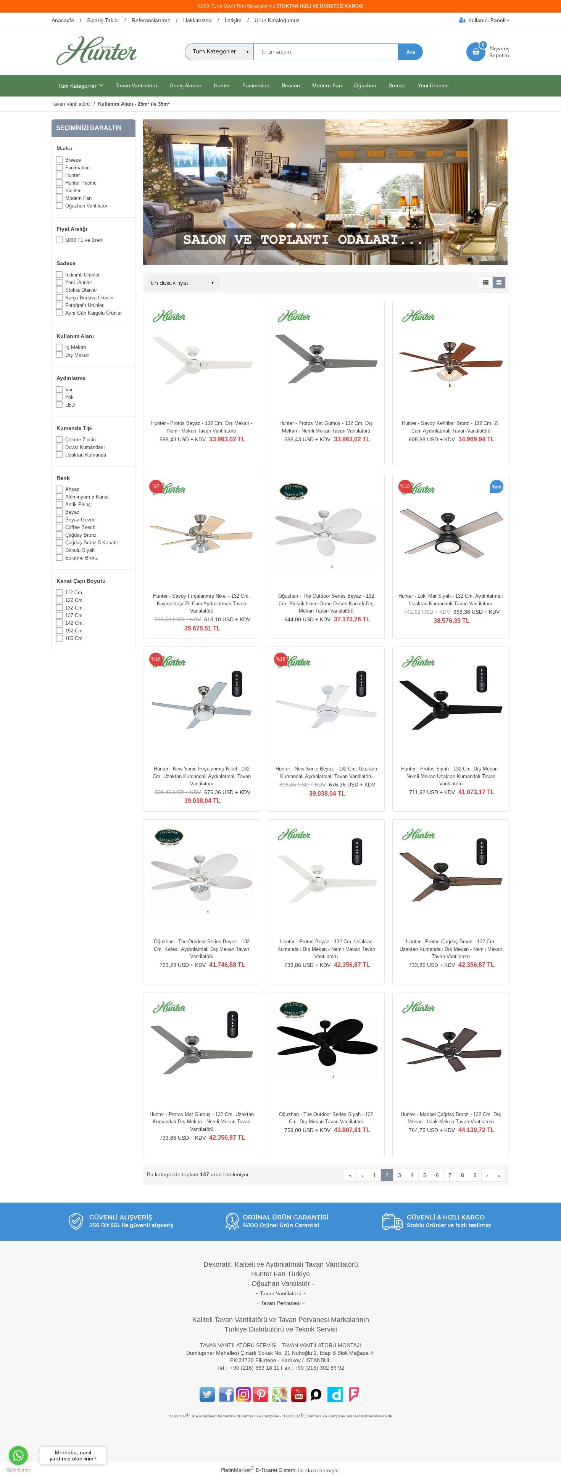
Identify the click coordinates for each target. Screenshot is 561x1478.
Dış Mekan (77, 355)
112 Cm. (74, 592)
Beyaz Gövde (80, 520)
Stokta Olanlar (81, 290)
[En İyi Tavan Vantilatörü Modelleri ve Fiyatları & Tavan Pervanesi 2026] (96, 68)
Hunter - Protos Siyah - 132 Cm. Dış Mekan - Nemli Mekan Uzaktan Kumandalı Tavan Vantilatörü (451, 776)
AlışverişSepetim (499, 51)
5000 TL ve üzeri (83, 240)
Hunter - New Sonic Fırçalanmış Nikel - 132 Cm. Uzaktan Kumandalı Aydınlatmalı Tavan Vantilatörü (202, 776)
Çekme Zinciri (80, 439)
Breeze (73, 160)
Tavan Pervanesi (281, 1303)
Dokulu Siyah (80, 550)
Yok (69, 397)
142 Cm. (74, 623)
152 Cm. (74, 631)
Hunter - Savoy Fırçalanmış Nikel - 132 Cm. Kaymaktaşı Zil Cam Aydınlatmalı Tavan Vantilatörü (201, 603)
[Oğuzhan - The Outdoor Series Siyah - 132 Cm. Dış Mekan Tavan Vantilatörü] (326, 1051)
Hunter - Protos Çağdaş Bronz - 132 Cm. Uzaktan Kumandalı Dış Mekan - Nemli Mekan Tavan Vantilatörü (451, 949)
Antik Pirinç (78, 504)
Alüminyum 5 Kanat (87, 497)
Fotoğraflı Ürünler (84, 305)
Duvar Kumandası (85, 447)
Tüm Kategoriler (77, 86)
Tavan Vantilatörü (280, 1293)
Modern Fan (78, 198)
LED (70, 405)
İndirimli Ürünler (82, 275)
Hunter (72, 175)
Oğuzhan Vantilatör (86, 206)
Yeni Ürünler (78, 282)
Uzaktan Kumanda (85, 455)
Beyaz (72, 512)
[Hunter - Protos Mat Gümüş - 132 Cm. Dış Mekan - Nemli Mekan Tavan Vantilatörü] (326, 360)
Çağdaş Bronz (81, 535)
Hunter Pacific (81, 183)
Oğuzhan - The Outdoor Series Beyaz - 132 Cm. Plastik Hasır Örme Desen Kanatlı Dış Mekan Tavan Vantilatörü (326, 603)
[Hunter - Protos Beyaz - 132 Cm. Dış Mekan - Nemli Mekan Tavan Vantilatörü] (201, 360)
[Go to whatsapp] (18, 1455)
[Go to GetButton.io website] (18, 1470)
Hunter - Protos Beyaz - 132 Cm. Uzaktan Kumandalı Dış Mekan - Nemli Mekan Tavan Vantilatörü (326, 949)
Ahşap (72, 489)
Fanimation (77, 167)
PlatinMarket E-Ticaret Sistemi (259, 1470)
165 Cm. (74, 638)
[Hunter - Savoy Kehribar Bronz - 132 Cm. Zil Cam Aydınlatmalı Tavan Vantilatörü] (450, 360)
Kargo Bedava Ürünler (89, 298)
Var (69, 389)
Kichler (73, 190)
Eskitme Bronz (81, 558)
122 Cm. (74, 600)
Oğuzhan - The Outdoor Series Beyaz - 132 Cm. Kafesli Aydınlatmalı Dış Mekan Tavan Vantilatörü (202, 949)
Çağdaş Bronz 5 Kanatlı (91, 542)
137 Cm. (74, 615)
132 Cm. (74, 608)
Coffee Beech (80, 527)
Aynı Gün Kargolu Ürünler (93, 313)
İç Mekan (75, 347)
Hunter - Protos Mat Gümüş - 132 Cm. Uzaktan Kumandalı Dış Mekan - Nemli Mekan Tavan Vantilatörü (202, 1121)
